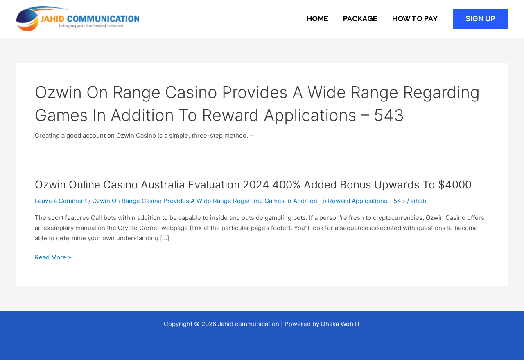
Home (317, 18)
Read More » (53, 258)
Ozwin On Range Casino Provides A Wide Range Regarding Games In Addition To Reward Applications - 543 (248, 201)
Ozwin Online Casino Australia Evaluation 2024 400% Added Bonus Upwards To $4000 (253, 184)
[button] (480, 19)
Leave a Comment (61, 201)
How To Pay (415, 18)
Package (360, 18)
